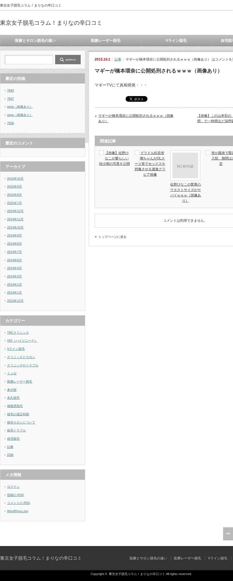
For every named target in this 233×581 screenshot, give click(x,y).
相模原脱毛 (15, 406)
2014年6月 (14, 260)
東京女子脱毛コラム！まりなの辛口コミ (51, 23)
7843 (10, 90)
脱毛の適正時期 (18, 414)
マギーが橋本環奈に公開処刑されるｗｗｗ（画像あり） (135, 118)
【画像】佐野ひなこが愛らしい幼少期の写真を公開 (114, 158)
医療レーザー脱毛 (105, 40)
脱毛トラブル (16, 430)
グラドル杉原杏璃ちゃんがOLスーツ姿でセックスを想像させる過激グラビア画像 (150, 164)
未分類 (11, 389)
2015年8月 (14, 194)
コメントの (18, 503)
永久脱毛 (13, 397)
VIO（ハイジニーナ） (22, 340)
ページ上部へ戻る (228, 533)
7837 (10, 98)
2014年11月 (15, 219)
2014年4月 (14, 268)
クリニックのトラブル (22, 365)
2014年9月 (14, 235)
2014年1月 (14, 292)
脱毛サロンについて (21, 422)
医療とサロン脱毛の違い (35, 40)
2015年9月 (14, 186)
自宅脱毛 (13, 438)
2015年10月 (15, 178)
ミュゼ (11, 373)
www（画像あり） (20, 106)
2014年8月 (14, 243)
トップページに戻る (112, 236)
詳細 (10, 455)
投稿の (15, 495)
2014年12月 (15, 211)
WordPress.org (17, 511)
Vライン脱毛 (176, 40)
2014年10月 (15, 227)
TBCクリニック (18, 332)
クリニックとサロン (21, 357)
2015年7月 (14, 203)
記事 (118, 59)
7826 (10, 123)
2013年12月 (15, 300)
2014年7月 (14, 252)
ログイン (13, 486)
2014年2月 (14, 284)
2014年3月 (14, 276)
